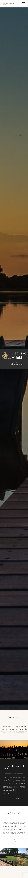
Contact (19, 840)
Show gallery (18, 798)
